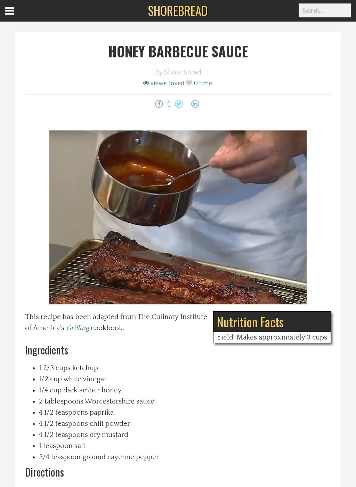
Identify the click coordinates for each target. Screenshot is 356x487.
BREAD (178, 10)
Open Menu (18, 17)
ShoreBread (182, 72)
